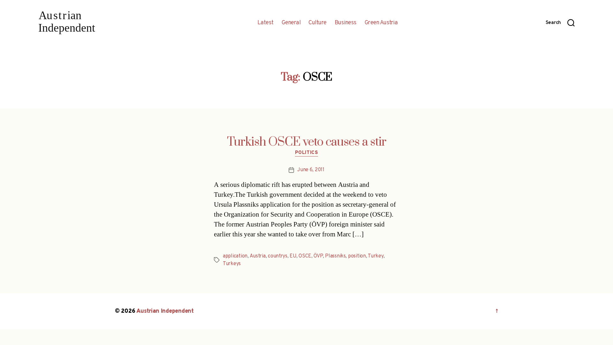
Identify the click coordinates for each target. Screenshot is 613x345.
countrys (277, 256)
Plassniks (335, 256)
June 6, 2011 (310, 170)
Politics (306, 153)
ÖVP (318, 256)
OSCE (305, 256)
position (357, 256)
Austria (258, 256)
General (291, 23)
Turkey (375, 256)
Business (346, 23)
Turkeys (232, 264)
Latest (265, 23)
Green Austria (381, 23)
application (235, 256)
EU (293, 256)
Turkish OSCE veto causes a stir (306, 142)
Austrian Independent (165, 311)
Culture (317, 23)
